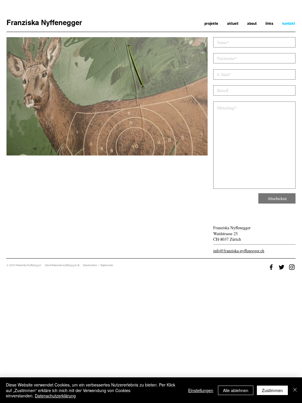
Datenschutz (90, 265)
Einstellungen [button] (200, 390)
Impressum (107, 265)
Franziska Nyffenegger (44, 22)
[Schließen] (294, 390)
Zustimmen (272, 390)
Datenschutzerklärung (55, 396)
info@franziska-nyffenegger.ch (238, 250)
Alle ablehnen (235, 390)
